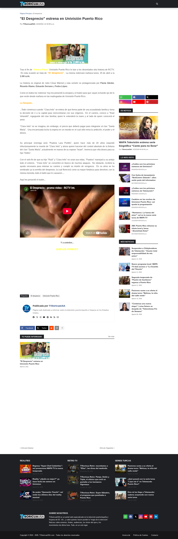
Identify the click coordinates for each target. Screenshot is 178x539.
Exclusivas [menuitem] (102, 12)
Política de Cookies (140, 535)
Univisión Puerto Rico (51, 296)
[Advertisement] (67, 34)
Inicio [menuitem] (24, 12)
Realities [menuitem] (61, 12)
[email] (58, 317)
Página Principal (26, 13)
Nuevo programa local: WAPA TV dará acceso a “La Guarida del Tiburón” (145, 266)
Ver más (111, 336)
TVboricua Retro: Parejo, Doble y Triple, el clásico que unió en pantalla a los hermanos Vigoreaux (94, 481)
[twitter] (37, 317)
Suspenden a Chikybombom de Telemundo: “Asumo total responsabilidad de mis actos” (144, 252)
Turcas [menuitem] (74, 12)
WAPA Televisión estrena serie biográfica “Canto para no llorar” (138, 144)
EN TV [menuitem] (48, 12)
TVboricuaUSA (57, 306)
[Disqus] (67, 406)
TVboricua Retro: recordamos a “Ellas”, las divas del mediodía (94, 467)
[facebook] (34, 317)
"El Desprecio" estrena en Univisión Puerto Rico (31, 362)
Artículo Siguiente (106, 448)
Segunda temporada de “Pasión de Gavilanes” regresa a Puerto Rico (142, 279)
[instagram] (40, 317)
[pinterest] (48, 317)
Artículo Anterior (27, 448)
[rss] (54, 317)
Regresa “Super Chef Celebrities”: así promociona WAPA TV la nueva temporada (48, 468)
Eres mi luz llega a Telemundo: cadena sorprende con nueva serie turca (141, 494)
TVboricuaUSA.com (46, 535)
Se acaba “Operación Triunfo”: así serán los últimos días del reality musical (48, 494)
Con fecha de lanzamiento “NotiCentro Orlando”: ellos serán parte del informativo (144, 177)
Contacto (154, 535)
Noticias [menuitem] (35, 12)
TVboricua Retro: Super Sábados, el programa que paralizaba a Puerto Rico (95, 495)
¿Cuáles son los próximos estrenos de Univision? (143, 165)
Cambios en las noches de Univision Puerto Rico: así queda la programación (143, 201)
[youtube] (44, 317)
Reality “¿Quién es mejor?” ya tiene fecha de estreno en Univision (46, 481)
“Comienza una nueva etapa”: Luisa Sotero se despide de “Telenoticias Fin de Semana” (144, 307)
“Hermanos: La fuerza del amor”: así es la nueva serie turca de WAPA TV (144, 215)
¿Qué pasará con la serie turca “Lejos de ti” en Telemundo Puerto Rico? (141, 481)
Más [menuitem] (124, 12)
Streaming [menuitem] (87, 12)
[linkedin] (51, 317)
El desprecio (37, 13)
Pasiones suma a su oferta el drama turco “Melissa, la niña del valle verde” (145, 293)
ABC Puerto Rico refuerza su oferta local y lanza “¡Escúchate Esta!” (144, 228)
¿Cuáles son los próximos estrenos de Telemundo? (143, 189)
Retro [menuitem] (115, 12)
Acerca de (126, 535)
